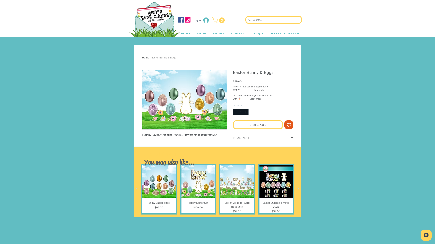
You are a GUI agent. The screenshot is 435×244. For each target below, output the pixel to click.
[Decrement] (235, 112)
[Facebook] (181, 20)
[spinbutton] (241, 112)
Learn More (260, 90)
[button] (219, 20)
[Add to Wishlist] (288, 124)
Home (145, 57)
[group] (217, 189)
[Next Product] (299, 189)
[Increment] (246, 112)
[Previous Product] (136, 189)
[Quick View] (159, 181)
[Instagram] (187, 20)
